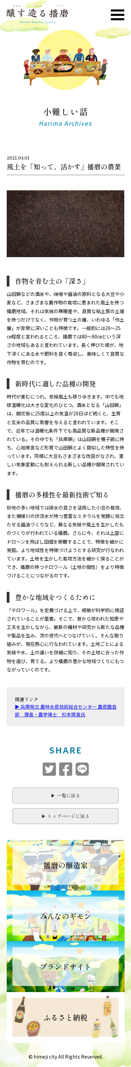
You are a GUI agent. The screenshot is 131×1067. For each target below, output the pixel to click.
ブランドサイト (65, 966)
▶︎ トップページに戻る (65, 816)
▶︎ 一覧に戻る (65, 795)
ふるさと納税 (65, 1017)
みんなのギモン (65, 915)
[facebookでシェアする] (65, 769)
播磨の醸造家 (65, 864)
